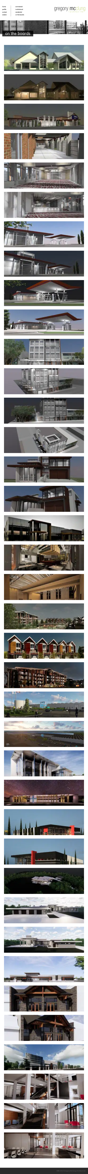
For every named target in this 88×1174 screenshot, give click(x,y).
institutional (19, 9)
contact (4, 12)
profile (4, 9)
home (4, 6)
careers (4, 15)
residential (18, 12)
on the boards (19, 15)
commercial (19, 6)
